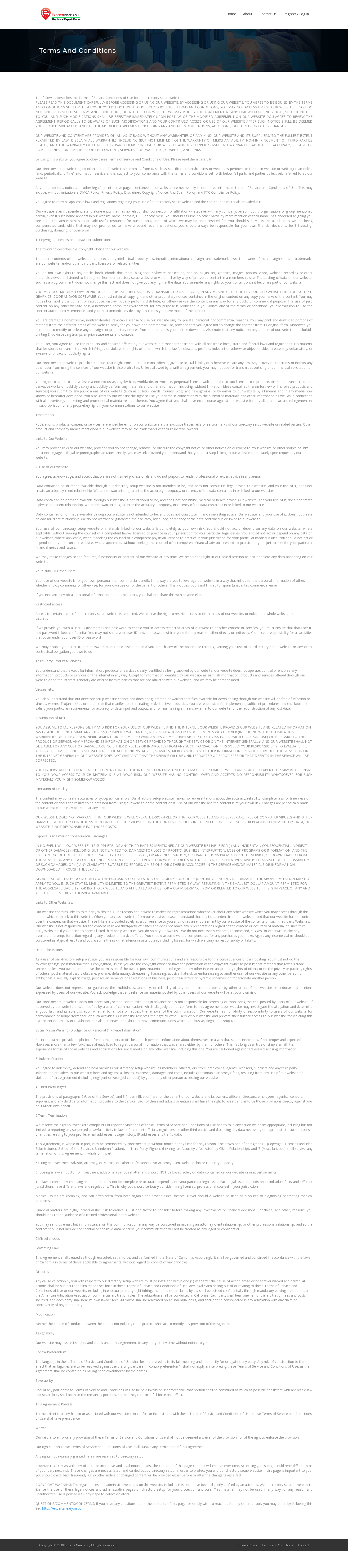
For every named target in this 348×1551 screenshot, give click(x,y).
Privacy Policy (247, 1545)
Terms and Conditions (277, 1545)
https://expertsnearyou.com (63, 1508)
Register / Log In (296, 14)
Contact (303, 1545)
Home (231, 14)
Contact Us (268, 14)
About (247, 14)
